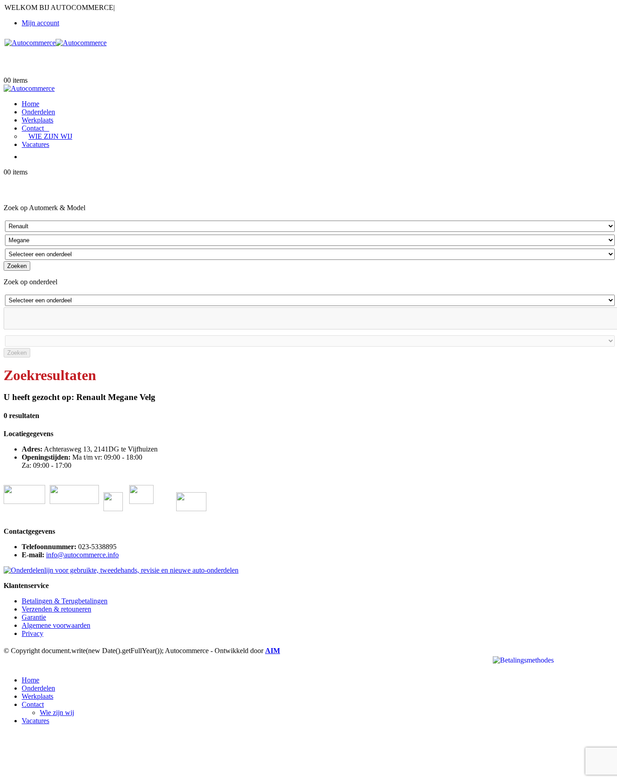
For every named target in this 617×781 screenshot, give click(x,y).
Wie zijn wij (50, 136)
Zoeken (17, 266)
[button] (9, 664)
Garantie (34, 617)
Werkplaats (37, 120)
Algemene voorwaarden (56, 625)
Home (30, 104)
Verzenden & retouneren (56, 609)
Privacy (32, 633)
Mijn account (40, 23)
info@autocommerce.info (82, 555)
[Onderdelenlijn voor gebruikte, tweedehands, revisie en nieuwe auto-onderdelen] (121, 570)
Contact (33, 128)
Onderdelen (38, 112)
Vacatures (35, 144)
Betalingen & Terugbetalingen (65, 601)
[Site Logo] (56, 43)
